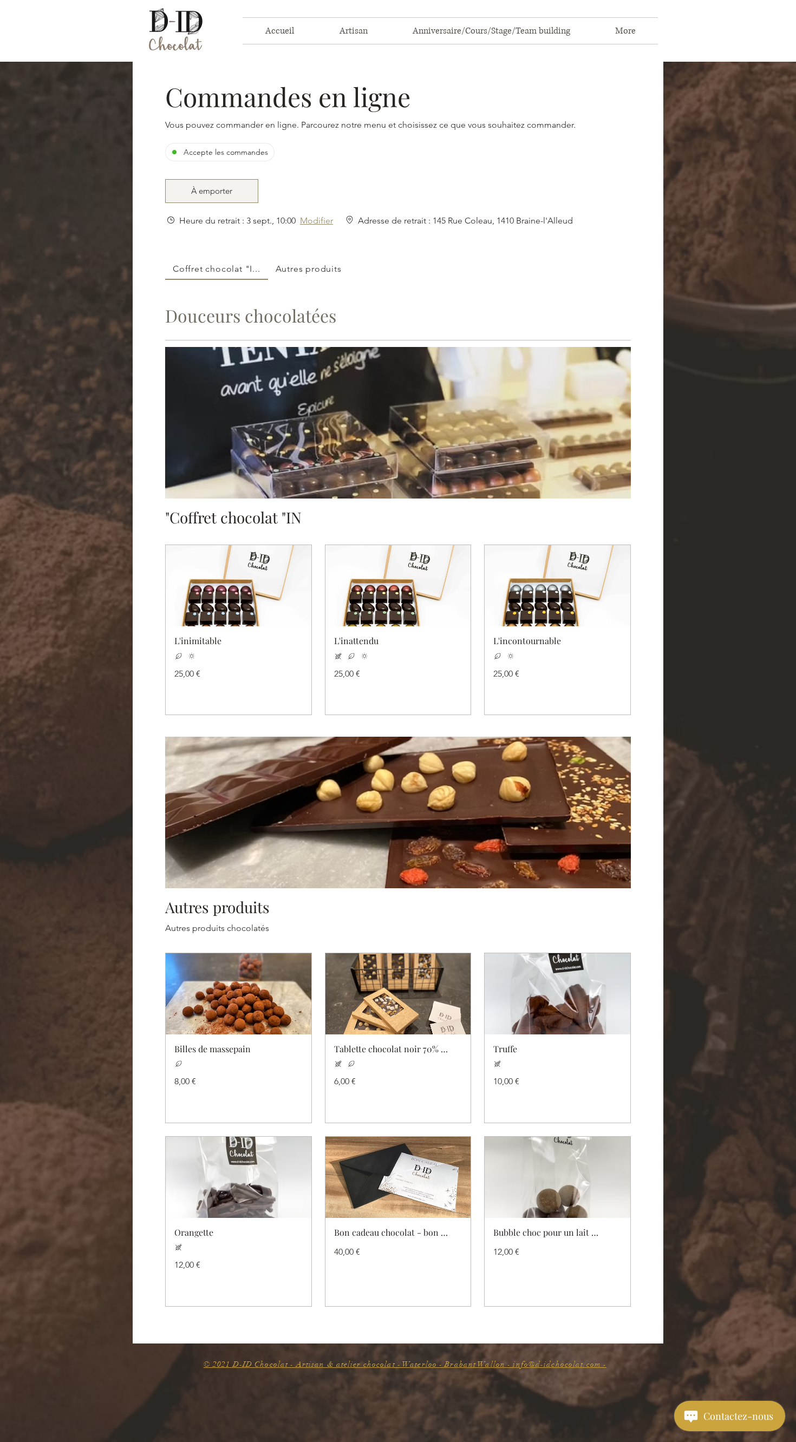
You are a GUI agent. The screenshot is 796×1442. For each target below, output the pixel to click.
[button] (211, 191)
